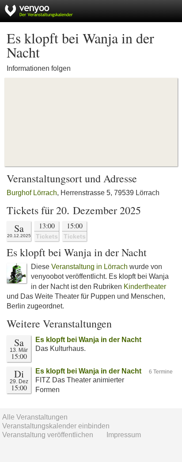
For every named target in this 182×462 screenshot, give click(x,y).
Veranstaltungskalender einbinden (56, 426)
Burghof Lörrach (32, 192)
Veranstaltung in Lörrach (89, 266)
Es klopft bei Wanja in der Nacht (88, 339)
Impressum (123, 435)
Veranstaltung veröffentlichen (47, 435)
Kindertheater (145, 286)
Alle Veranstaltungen (35, 417)
